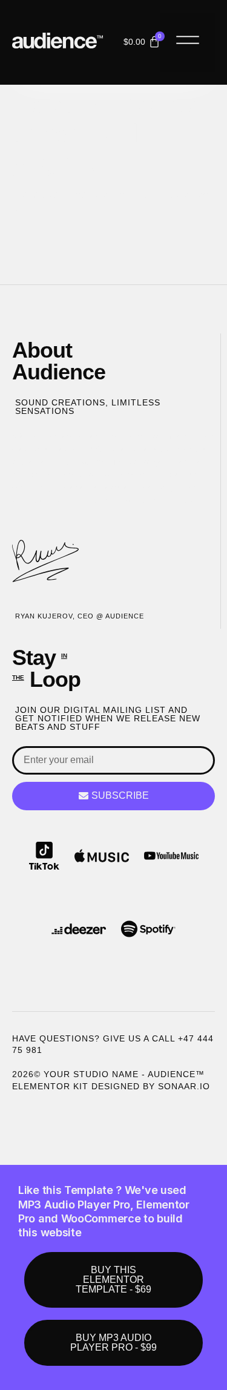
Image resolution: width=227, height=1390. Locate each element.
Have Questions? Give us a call (95, 1038)
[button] (187, 42)
